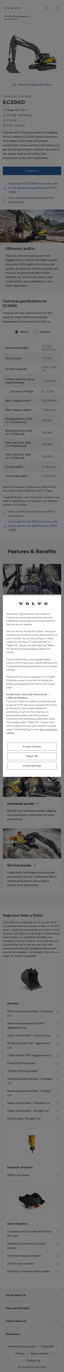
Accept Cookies (32, 746)
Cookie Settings (32, 765)
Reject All (32, 756)
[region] (32, 686)
